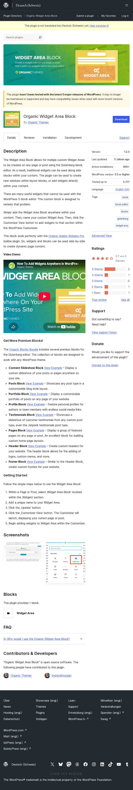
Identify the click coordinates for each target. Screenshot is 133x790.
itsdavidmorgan (61, 675)
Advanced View (102, 235)
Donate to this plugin (105, 365)
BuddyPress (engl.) (17, 748)
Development (73, 137)
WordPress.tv (78, 719)
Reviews (29, 137)
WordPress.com (15, 730)
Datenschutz (11, 719)
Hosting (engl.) (12, 712)
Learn (71, 700)
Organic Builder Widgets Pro (66, 236)
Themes (41, 706)
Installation (50, 137)
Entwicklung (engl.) (80, 712)
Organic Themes (38, 122)
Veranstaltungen (111, 706)
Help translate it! (99, 25)
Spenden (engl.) (112, 712)
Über (6, 700)
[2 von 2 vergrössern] (80, 545)
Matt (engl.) (12, 736)
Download (121, 119)
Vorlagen (41, 719)
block (125, 197)
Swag (106, 719)
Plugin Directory (12, 15)
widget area (122, 225)
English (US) (123, 189)
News (7, 706)
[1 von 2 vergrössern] (38, 545)
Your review (99, 299)
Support (124, 137)
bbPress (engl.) (14, 742)
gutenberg (122, 218)
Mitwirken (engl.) (111, 700)
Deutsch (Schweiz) (24, 764)
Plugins (40, 712)
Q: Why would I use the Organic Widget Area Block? (36, 639)
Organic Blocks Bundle (23, 349)
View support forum (104, 332)
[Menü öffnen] (127, 5)
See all (125, 299)
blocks (124, 211)
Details (11, 137)
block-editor (121, 204)
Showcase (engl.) (47, 700)
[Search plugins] (40, 37)
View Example (53, 368)
